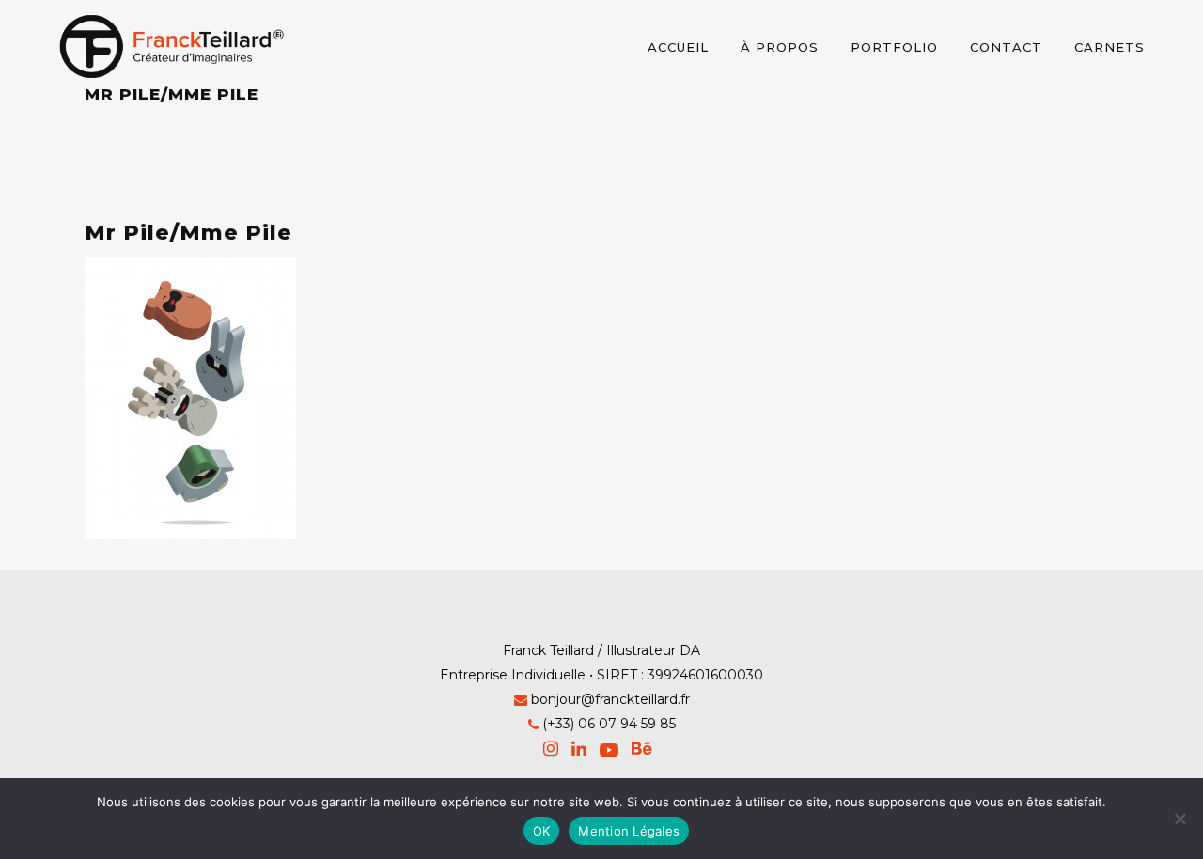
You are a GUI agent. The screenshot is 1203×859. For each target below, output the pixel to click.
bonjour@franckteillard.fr (610, 699)
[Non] (1179, 818)
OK (542, 830)
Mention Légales (629, 830)
